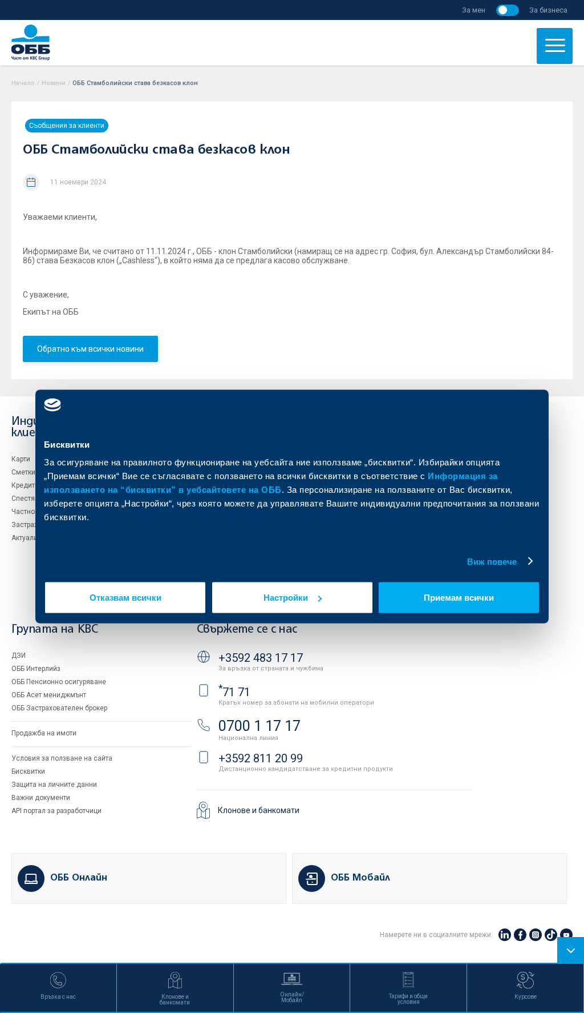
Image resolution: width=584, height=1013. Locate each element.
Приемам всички (459, 597)
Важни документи (40, 798)
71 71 (234, 692)
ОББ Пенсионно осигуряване (58, 682)
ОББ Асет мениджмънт (48, 695)
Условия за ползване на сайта (61, 758)
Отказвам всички (125, 597)
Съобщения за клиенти (66, 126)
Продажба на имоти (43, 733)
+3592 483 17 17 (260, 658)
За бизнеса (548, 10)
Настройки (285, 597)
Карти (20, 459)
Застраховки (32, 525)
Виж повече (492, 561)
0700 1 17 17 (259, 726)
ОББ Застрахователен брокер (59, 708)
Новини (54, 83)
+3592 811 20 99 (260, 758)
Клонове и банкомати (258, 810)
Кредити (25, 485)
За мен (473, 10)
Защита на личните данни (54, 785)
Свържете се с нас (247, 629)
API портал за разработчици (56, 811)
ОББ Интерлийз (35, 669)
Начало (23, 83)
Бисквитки (28, 771)
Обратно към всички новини (90, 348)
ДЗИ (18, 656)
